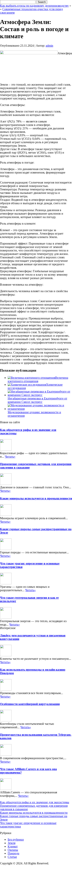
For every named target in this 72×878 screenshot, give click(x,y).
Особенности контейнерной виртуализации (30, 704)
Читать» (10, 456)
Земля (11, 843)
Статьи (12, 856)
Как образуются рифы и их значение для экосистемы (34, 802)
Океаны (13, 850)
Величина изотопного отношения (38, 379)
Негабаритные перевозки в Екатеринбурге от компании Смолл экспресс (37, 400)
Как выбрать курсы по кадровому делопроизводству (34, 5)
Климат (13, 846)
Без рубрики (16, 839)
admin (49, 45)
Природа (13, 853)
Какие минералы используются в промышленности (36, 498)
